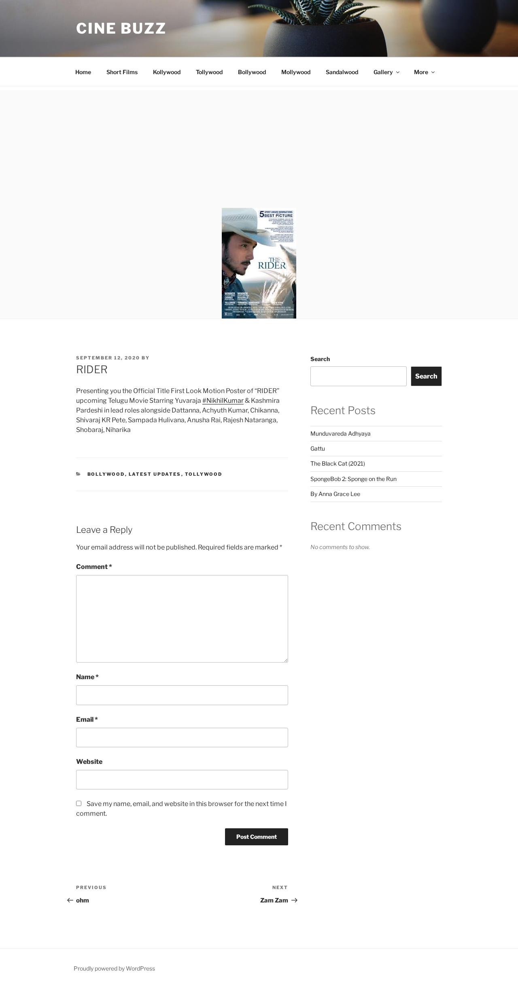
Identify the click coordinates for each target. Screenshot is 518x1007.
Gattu (317, 448)
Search (320, 358)
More (421, 71)
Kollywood (166, 71)
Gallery (383, 71)
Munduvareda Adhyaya (340, 433)
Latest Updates (155, 474)
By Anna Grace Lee (335, 493)
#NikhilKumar (223, 400)
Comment (94, 567)
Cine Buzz (121, 28)
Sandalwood (342, 71)
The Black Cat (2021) (337, 463)
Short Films (122, 71)
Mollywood (295, 71)
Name (87, 677)
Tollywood (209, 71)
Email (87, 719)
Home (83, 71)
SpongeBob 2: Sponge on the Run (353, 478)
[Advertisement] (259, 147)
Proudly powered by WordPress (114, 968)
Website (89, 761)
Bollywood (252, 71)
